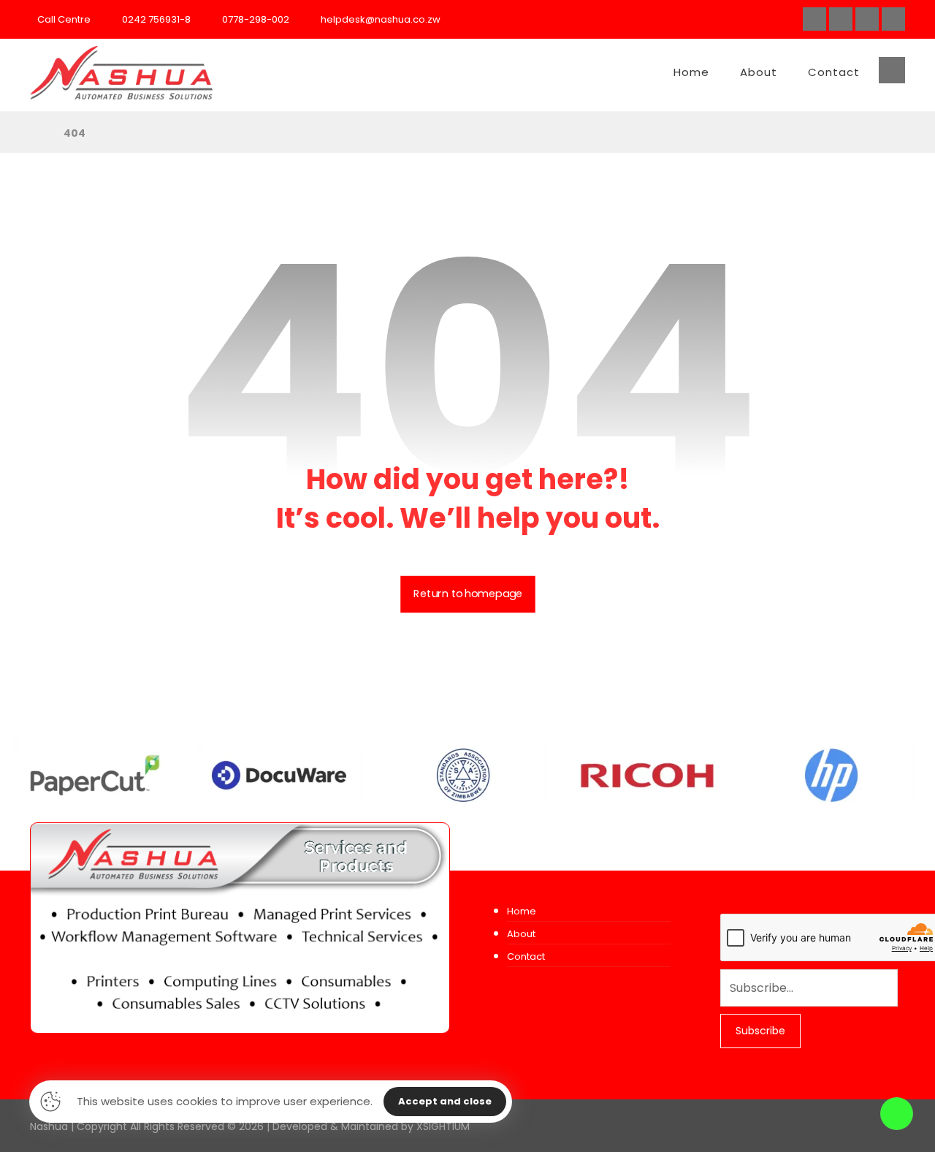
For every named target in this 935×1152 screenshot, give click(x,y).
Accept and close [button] (445, 1101)
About (521, 934)
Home (521, 911)
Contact (526, 956)
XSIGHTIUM (443, 1126)
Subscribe (760, 1030)
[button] (814, 19)
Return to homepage (467, 594)
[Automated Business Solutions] (121, 72)
